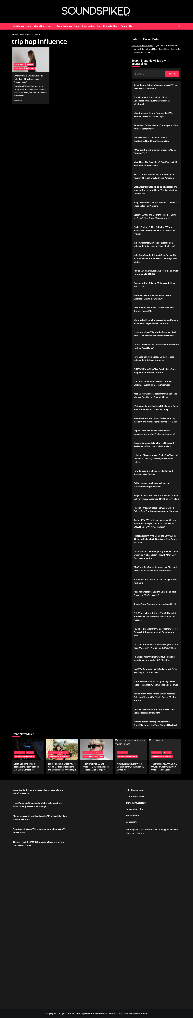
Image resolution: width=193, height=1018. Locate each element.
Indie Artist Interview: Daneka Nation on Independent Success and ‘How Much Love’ (154, 244)
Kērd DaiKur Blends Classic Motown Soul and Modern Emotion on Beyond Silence (155, 395)
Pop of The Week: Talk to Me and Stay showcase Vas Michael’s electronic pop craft (154, 432)
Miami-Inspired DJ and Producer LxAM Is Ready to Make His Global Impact (153, 115)
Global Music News (43, 26)
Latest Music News (21, 26)
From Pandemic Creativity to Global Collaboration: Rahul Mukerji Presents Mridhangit (152, 100)
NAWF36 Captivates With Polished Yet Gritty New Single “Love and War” (155, 671)
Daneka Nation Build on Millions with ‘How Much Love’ (154, 285)
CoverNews (128, 1013)
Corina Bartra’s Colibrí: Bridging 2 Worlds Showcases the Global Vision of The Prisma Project (154, 230)
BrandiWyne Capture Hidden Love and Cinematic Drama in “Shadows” (152, 297)
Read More (18, 100)
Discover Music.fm (135, 833)
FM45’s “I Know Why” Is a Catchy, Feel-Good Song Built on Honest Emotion (155, 371)
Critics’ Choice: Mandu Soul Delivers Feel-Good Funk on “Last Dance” (156, 346)
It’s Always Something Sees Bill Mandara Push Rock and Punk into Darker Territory (156, 408)
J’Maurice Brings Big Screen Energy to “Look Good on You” (155, 151)
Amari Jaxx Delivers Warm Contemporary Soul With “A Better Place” (156, 127)
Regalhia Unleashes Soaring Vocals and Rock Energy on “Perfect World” (155, 593)
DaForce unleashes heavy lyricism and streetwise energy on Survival (152, 485)
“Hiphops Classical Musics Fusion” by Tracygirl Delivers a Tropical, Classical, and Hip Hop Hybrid (156, 458)
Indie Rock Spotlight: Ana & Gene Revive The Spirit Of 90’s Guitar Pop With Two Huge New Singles (155, 258)
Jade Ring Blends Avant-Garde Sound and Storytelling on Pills (154, 309)
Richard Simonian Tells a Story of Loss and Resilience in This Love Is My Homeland (154, 445)
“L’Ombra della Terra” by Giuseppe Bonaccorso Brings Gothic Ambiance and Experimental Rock (156, 632)
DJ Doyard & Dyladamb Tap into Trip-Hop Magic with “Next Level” (28, 79)
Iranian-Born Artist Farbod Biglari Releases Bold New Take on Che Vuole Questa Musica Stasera (155, 697)
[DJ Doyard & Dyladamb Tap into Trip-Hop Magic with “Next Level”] (30, 59)
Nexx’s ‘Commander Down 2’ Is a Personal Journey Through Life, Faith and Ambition (154, 176)
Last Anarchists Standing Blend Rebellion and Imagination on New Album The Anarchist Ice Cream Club (155, 190)
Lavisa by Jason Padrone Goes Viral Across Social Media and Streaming (154, 711)
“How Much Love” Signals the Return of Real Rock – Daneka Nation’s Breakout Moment (155, 334)
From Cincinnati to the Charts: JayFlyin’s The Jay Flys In (155, 581)
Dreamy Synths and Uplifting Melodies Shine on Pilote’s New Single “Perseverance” (155, 216)
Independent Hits (91, 26)
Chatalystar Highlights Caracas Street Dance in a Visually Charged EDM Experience (156, 322)
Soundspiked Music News (24, 68)
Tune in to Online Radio (142, 45)
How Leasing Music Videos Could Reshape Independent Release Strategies (154, 358)
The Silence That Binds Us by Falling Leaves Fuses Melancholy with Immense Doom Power (156, 683)
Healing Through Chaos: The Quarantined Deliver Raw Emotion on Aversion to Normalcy (156, 509)
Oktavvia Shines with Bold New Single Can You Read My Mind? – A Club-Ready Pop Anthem (156, 646)
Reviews (30, 64)
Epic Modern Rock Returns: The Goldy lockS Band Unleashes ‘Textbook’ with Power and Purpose (155, 616)
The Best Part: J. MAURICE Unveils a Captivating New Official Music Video (151, 139)
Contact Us (126, 26)
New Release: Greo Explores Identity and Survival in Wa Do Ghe (153, 473)
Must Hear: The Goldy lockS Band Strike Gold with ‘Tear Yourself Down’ (155, 164)
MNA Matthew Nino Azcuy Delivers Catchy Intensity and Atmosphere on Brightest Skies (155, 420)
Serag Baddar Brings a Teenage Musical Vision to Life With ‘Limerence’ (156, 87)
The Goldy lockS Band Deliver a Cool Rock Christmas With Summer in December (154, 383)
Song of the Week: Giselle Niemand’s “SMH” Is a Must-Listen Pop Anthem (156, 204)
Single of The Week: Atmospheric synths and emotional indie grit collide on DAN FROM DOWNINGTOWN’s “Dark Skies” (155, 523)
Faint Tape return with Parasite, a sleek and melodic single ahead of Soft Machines (154, 658)
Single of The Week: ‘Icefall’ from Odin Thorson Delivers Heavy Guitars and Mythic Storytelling (156, 497)
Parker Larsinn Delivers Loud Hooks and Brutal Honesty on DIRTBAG (156, 272)
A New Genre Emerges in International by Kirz (156, 604)
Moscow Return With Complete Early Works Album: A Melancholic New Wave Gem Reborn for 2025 (156, 539)
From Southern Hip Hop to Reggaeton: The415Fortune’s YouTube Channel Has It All (155, 723)
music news (19, 64)
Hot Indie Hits (110, 26)
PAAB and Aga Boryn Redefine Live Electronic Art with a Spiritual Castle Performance (156, 569)
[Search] (179, 26)
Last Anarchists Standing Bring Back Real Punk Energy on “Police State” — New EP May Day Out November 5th (156, 554)
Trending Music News (68, 26)
